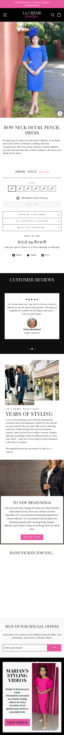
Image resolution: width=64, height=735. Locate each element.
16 (36, 188)
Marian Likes (32, 537)
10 (12, 188)
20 (52, 188)
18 (44, 188)
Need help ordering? (32, 228)
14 (28, 188)
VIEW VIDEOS (17, 722)
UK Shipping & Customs (32, 221)
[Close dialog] (58, 665)
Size (32, 183)
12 (20, 188)
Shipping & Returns (32, 215)
